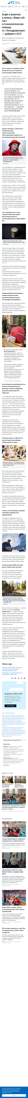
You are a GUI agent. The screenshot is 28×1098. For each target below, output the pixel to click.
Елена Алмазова (5, 43)
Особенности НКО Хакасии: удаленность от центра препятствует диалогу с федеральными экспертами (12, 669)
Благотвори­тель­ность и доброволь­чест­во (15, 811)
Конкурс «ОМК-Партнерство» (8, 724)
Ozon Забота (7, 715)
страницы (14, 117)
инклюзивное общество (20, 722)
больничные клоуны (6, 718)
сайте (20, 490)
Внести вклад (10, 705)
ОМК (16, 724)
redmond (12, 715)
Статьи (3, 11)
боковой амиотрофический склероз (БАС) (14, 716)
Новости (4, 846)
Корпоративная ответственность (17, 43)
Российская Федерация (9, 713)
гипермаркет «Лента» (16, 718)
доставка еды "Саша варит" (16, 721)
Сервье (19, 724)
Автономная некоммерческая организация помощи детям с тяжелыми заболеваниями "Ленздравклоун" (12, 729)
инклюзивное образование (8, 722)
